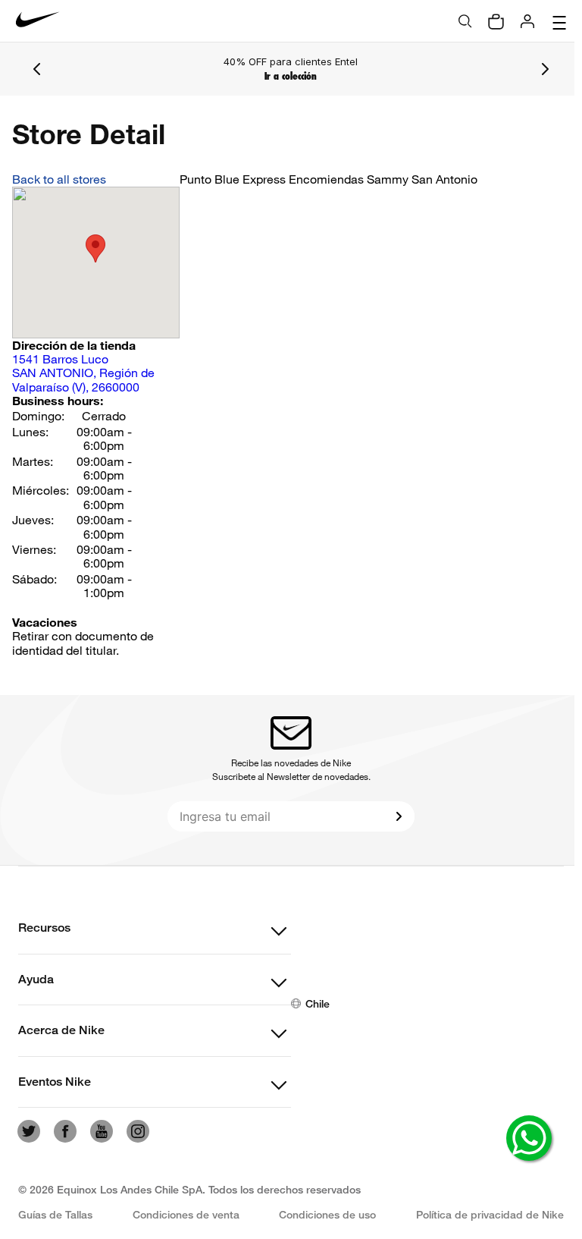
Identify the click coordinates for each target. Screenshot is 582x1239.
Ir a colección (290, 76)
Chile (317, 1003)
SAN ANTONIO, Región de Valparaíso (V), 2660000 (83, 373)
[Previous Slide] (37, 69)
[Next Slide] (544, 69)
